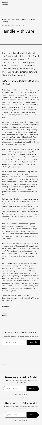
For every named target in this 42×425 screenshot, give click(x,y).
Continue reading (21, 394)
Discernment (6, 19)
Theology (5, 21)
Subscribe (33, 342)
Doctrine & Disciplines (28, 19)
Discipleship (16, 19)
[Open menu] (17, 4)
